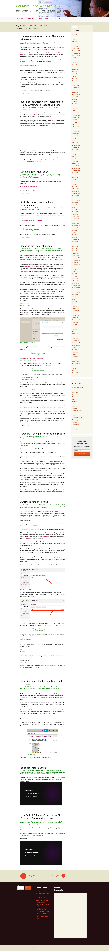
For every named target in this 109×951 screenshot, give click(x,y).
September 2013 (76, 320)
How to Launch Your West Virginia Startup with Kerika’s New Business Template (42, 904)
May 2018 (74, 209)
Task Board (26, 43)
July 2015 (74, 269)
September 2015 (76, 264)
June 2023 (74, 101)
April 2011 (74, 370)
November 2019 (76, 170)
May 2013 (74, 329)
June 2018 (74, 207)
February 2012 (75, 354)
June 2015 (74, 271)
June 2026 (74, 39)
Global (73, 406)
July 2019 (74, 179)
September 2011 (76, 363)
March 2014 (75, 306)
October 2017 (75, 223)
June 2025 (74, 60)
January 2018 (75, 216)
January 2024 (75, 85)
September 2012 (76, 345)
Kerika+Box (39, 543)
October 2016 (75, 241)
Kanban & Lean (44, 248)
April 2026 (74, 44)
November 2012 (76, 343)
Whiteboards (51, 49)
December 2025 (76, 50)
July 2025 (74, 57)
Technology (40, 107)
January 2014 (75, 310)
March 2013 (75, 333)
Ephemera (74, 403)
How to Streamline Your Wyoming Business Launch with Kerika (42, 893)
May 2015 (74, 274)
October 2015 (75, 262)
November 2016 (76, 239)
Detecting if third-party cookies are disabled (42, 433)
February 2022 (75, 126)
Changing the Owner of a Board (36, 246)
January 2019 (75, 191)
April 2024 (74, 78)
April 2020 (74, 159)
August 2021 (75, 136)
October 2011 (75, 361)
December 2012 (76, 340)
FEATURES (30, 19)
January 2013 (75, 338)
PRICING (47, 19)
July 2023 (74, 99)
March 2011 (75, 372)
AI (72, 394)
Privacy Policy (19, 948)
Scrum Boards (41, 49)
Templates (53, 176)
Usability (42, 42)
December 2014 (76, 285)
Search (19, 885)
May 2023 (74, 103)
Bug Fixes (34, 107)
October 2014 (75, 290)
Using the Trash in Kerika (33, 767)
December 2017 (76, 218)
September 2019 (76, 175)
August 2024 (75, 71)
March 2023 (75, 108)
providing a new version (49, 123)
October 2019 (75, 172)
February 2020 (75, 163)
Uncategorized (75, 424)
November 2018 (76, 195)
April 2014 (74, 303)
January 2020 (75, 165)
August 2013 (75, 322)
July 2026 (74, 37)
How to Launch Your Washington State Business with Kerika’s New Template (42, 910)
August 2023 (75, 96)
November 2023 (76, 90)
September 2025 (76, 55)
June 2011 (74, 365)
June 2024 (74, 73)
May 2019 (74, 184)
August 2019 (75, 177)
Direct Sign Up (52, 174)
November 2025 (76, 53)
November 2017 (76, 221)
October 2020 (75, 149)
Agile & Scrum (36, 42)
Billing (73, 399)
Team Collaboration (56, 248)
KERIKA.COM (20, 19)
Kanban (35, 176)
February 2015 (75, 280)
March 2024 (75, 80)
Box (48, 174)
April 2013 (74, 331)
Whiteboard (37, 43)
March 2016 (75, 251)
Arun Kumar (45, 43)
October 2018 (75, 198)
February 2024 (75, 83)
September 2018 (76, 200)
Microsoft (61, 42)
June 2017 (74, 232)
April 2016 (74, 248)
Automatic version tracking (34, 501)
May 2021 (74, 138)
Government (75, 408)
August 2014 (75, 294)
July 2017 (74, 230)
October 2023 (75, 92)
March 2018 (75, 211)
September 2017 (76, 225)
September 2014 (76, 292)
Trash (35, 773)
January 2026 (75, 48)
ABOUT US (57, 19)
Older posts (28, 876)
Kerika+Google (55, 542)
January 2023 (75, 113)
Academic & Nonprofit (77, 387)
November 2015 (76, 260)
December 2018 (76, 193)
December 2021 (76, 131)
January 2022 (75, 129)
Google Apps (30, 176)
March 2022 (75, 124)
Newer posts (58, 876)
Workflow (28, 177)
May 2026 (74, 41)
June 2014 (74, 299)
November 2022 (76, 117)
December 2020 (76, 145)
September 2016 (76, 244)
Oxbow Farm (35, 113)
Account (74, 390)
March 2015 (75, 278)
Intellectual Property (77, 410)
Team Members (24, 271)
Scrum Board (59, 697)
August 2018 (75, 202)
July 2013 (74, 324)
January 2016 (75, 255)
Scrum (22, 43)
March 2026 (75, 46)
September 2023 (76, 94)
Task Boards (34, 49)
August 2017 (75, 228)
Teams (49, 176)
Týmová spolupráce (25, 250)
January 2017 (75, 237)
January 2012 (75, 356)
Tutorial (58, 176)
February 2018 (75, 214)
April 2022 (74, 122)
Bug (46, 107)
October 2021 (75, 133)
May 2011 (74, 368)
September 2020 (76, 152)
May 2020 (74, 156)
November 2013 (76, 315)
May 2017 (74, 234)
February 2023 (75, 110)
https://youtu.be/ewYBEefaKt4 (28, 186)
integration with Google (29, 266)
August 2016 (75, 246)
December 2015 (76, 257)
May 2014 (74, 301)
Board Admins (58, 270)
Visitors (43, 271)
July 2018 (74, 205)
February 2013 (75, 336)
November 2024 (76, 67)
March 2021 (75, 140)
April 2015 (74, 276)
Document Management (52, 42)
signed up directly (30, 114)
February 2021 (75, 142)
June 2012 (74, 347)
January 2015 (75, 283)
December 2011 (76, 359)
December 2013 (76, 313)
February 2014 (75, 308)
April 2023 (74, 106)
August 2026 (75, 34)
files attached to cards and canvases (54, 259)
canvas (53, 120)
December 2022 (76, 115)
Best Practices (75, 397)
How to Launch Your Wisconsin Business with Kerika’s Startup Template (42, 899)
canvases (42, 697)
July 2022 (74, 119)
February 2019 (75, 188)
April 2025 (74, 64)
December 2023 (76, 87)
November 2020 (76, 147)
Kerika (30, 109)
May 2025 (74, 62)
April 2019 (74, 186)
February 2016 (75, 253)
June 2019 (74, 182)
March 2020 (75, 161)
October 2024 (75, 69)
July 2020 (74, 154)
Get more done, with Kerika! (34, 171)
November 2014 (76, 287)
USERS (40, 19)
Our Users (39, 688)
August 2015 (75, 267)
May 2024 (74, 76)
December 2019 (76, 168)
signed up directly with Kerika (34, 442)
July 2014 (74, 297)
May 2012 (74, 349)
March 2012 (75, 352)
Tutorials (42, 174)
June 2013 (74, 326)
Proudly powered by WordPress (31, 948)
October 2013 (75, 317)
